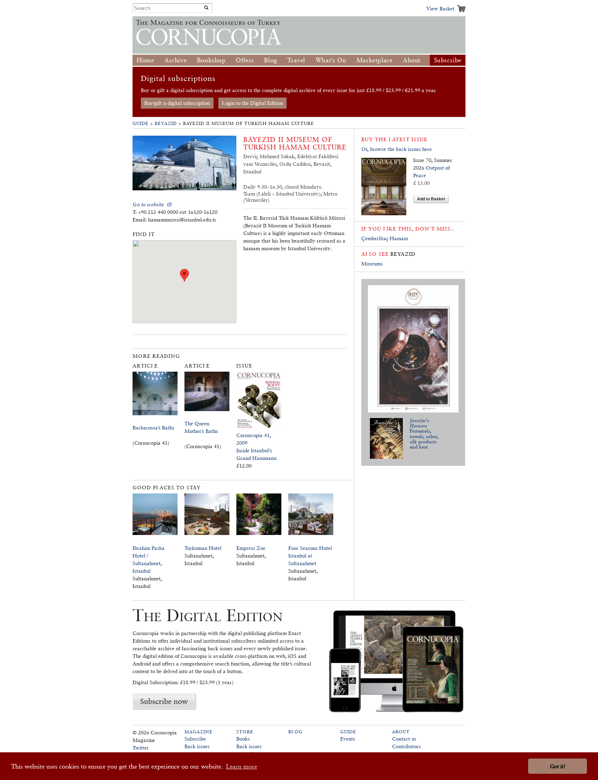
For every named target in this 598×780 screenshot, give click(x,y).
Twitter (141, 748)
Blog (270, 60)
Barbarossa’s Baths (153, 427)
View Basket (440, 8)
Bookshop (211, 60)
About (412, 60)
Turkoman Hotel (202, 548)
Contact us (404, 739)
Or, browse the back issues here (396, 149)
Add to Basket (431, 199)
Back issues (197, 746)
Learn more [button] (241, 766)
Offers (245, 60)
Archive (175, 60)
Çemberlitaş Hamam (384, 238)
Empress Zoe (250, 548)
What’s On (331, 60)
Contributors (406, 746)
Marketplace (374, 60)
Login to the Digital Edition (252, 103)
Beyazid (166, 123)
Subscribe (447, 60)
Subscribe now (164, 701)
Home (145, 60)
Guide (140, 123)
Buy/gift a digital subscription (177, 103)
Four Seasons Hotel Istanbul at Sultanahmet (310, 555)
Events (347, 739)
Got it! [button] (557, 766)
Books (243, 739)
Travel (296, 60)
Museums (372, 263)
